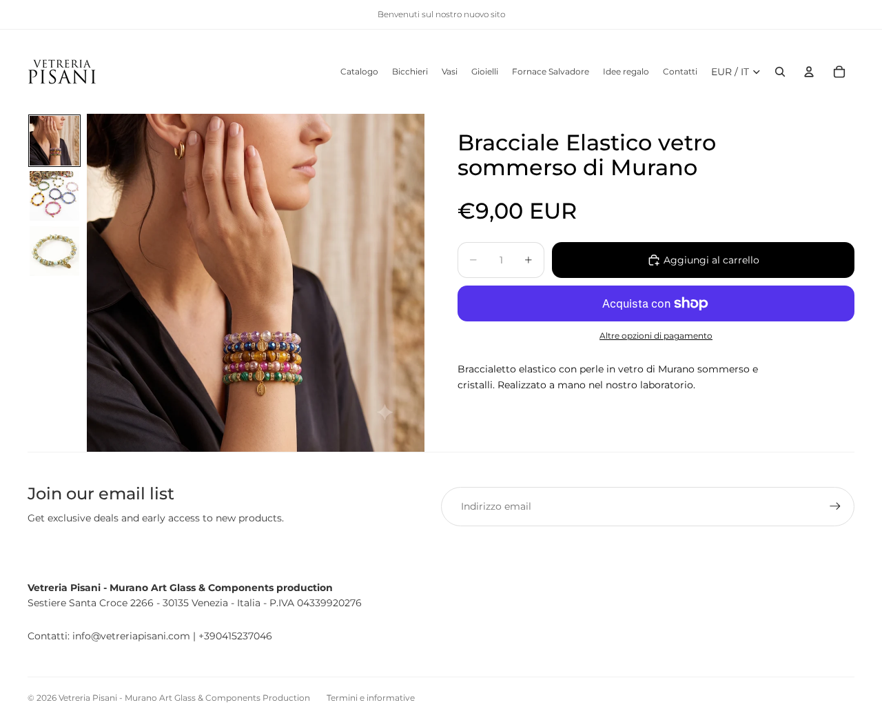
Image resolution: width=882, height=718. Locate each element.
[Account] (809, 72)
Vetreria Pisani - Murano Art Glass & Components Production (184, 697)
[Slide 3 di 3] (54, 251)
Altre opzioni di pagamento (655, 336)
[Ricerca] (780, 72)
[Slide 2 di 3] (54, 196)
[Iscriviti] (835, 506)
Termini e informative (371, 697)
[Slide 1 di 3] (54, 141)
